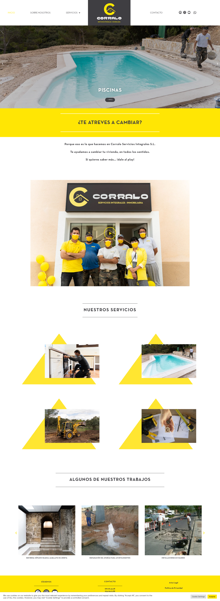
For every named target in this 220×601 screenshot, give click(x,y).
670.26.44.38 (110, 589)
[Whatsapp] (195, 12)
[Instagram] (184, 12)
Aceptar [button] (212, 597)
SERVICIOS (72, 13)
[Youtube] (189, 12)
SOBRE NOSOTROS (40, 13)
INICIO (11, 13)
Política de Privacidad (173, 588)
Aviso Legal (173, 583)
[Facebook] (180, 12)
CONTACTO (156, 13)
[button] (2, 63)
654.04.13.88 (110, 591)
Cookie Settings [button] (198, 597)
